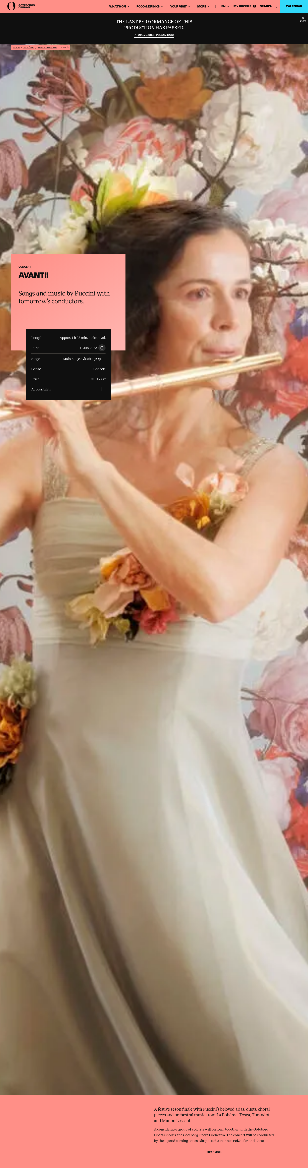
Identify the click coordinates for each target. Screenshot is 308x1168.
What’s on (28, 47)
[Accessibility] (101, 389)
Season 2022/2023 (47, 47)
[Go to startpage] (21, 6)
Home (16, 47)
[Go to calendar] (101, 348)
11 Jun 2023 (88, 348)
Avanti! (65, 47)
